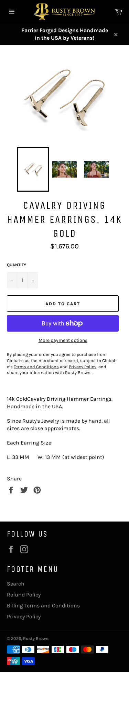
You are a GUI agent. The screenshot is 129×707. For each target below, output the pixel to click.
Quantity (16, 264)
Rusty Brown (36, 638)
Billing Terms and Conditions (43, 605)
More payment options (63, 340)
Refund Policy (24, 594)
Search (15, 583)
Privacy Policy (24, 616)
